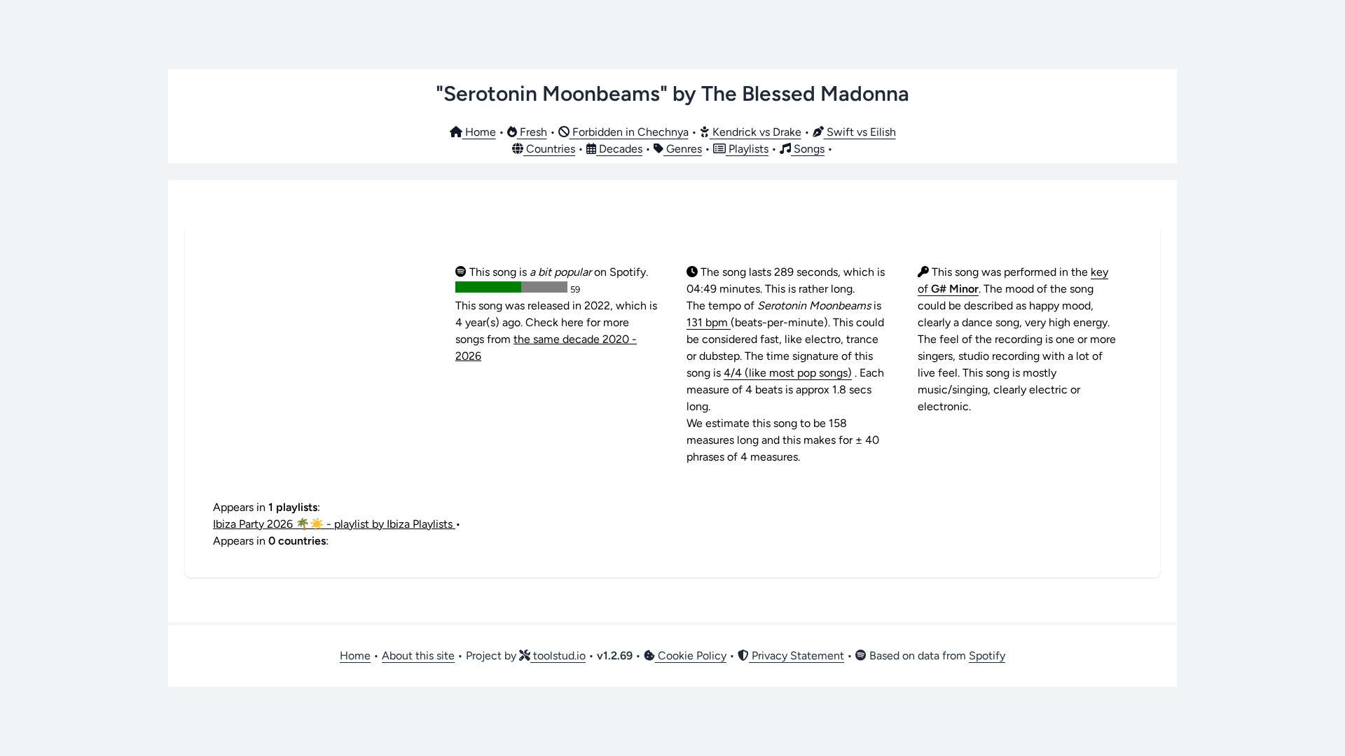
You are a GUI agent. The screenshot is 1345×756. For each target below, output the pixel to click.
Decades (619, 148)
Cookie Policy (690, 655)
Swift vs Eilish (860, 132)
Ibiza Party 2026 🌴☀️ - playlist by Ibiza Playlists (334, 524)
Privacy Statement (796, 655)
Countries (549, 148)
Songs (808, 148)
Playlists (747, 148)
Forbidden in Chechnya (629, 132)
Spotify (987, 655)
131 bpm (709, 322)
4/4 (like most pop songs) (788, 372)
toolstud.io (558, 655)
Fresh (532, 132)
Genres (682, 148)
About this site (418, 655)
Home (479, 132)
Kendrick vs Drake (755, 132)
